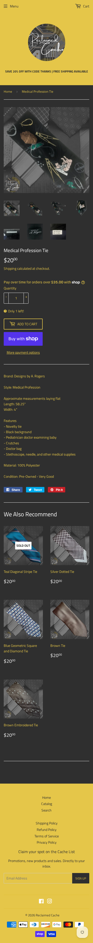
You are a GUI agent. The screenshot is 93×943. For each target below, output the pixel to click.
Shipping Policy (47, 823)
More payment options (23, 352)
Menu (14, 6)
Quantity (10, 288)
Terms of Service (46, 836)
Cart (85, 6)
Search (46, 810)
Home (8, 91)
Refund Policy (47, 829)
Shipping (10, 268)
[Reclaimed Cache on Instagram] (49, 901)
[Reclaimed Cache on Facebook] (41, 901)
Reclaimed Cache (48, 915)
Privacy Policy (47, 842)
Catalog (46, 803)
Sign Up (80, 878)
